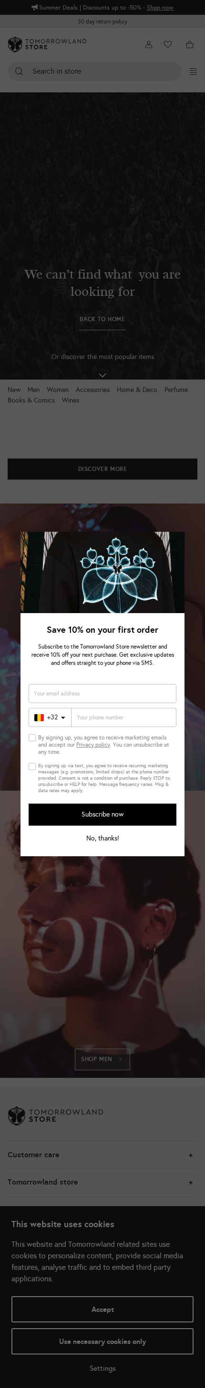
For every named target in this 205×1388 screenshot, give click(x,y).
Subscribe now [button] (102, 814)
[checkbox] (32, 737)
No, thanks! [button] (102, 838)
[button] (173, 543)
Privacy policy (93, 744)
